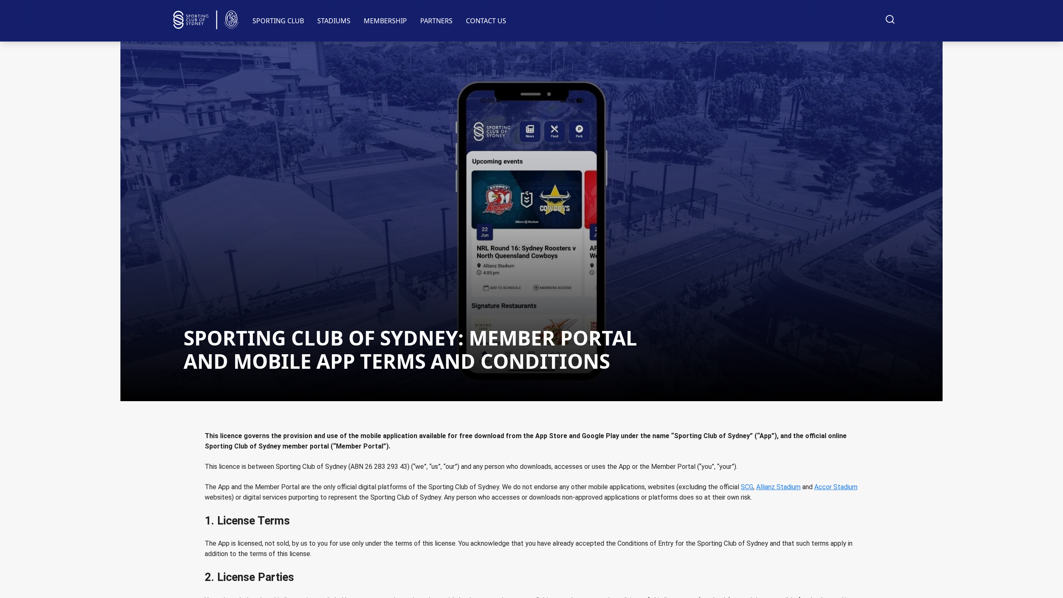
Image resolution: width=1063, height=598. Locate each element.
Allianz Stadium (778, 487)
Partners (436, 20)
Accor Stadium (835, 487)
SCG (747, 487)
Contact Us (486, 20)
